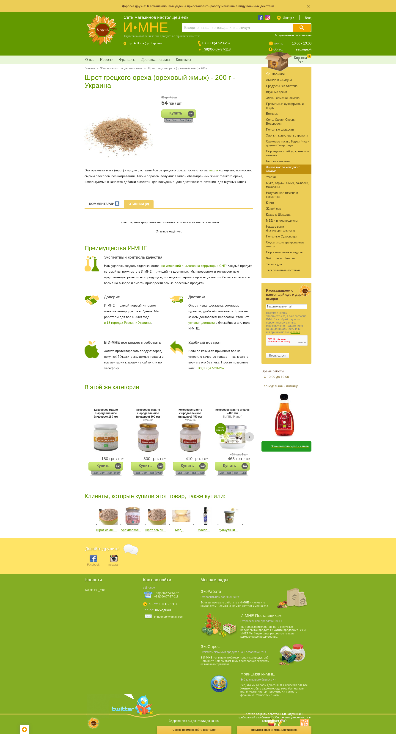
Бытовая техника (278, 161)
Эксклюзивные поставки (283, 270)
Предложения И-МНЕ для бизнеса (274, 729)
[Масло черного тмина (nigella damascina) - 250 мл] (205, 524)
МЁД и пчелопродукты (281, 220)
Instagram (114, 564)
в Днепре (149, 587)
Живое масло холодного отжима (121, 68)
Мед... (179, 530)
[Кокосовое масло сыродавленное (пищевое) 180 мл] (106, 437)
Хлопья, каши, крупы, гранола (287, 135)
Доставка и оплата (155, 59)
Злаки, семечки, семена (283, 98)
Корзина (302, 58)
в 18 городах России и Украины (127, 322)
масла (213, 170)
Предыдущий (88, 515)
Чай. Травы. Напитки (280, 258)
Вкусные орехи (276, 92)
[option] (121, 129)
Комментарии (102, 204)
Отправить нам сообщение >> (220, 597)
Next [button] (249, 436)
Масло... (204, 530)
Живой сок (273, 208)
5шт (182, 120)
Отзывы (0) (139, 204)
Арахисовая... (131, 530)
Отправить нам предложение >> (261, 621)
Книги (270, 202)
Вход (308, 18)
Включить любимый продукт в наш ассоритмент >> (234, 652)
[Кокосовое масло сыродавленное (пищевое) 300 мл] (148, 437)
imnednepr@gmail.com (168, 616)
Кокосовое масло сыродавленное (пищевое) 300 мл (148, 415)
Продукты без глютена (281, 86)
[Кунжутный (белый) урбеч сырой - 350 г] (230, 524)
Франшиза (127, 59)
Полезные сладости (280, 129)
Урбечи (271, 177)
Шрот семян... (106, 530)
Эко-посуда (274, 264)
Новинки (278, 74)
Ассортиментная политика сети (293, 35)
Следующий (248, 515)
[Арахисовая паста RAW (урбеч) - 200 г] (133, 524)
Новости (106, 59)
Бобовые (272, 113)
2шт (168, 120)
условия (295, 332)
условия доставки (201, 322)
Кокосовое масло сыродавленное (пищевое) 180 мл (106, 413)
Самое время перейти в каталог (194, 729)
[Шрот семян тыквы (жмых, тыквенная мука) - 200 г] (108, 524)
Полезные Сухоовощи (281, 236)
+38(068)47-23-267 (216, 43)
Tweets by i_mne (95, 590)
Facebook (93, 564)
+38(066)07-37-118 (216, 49)
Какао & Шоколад (278, 214)
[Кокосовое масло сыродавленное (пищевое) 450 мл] (190, 437)
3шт (174, 120)
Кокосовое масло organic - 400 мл (232, 413)
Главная (90, 68)
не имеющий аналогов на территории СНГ (193, 266)
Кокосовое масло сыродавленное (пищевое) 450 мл (190, 415)
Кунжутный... (228, 530)
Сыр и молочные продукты (284, 252)
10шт (189, 120)
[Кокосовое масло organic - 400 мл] (232, 437)
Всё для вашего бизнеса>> (257, 679)
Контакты (183, 59)
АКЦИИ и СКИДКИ (279, 80)
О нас (89, 59)
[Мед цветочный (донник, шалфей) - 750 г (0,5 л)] (181, 524)
